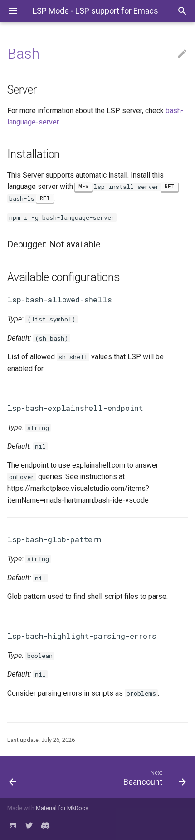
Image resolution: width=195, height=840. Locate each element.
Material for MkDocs (62, 808)
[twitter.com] (29, 825)
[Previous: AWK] (26, 777)
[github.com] (12, 825)
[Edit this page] (182, 54)
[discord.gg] (45, 825)
